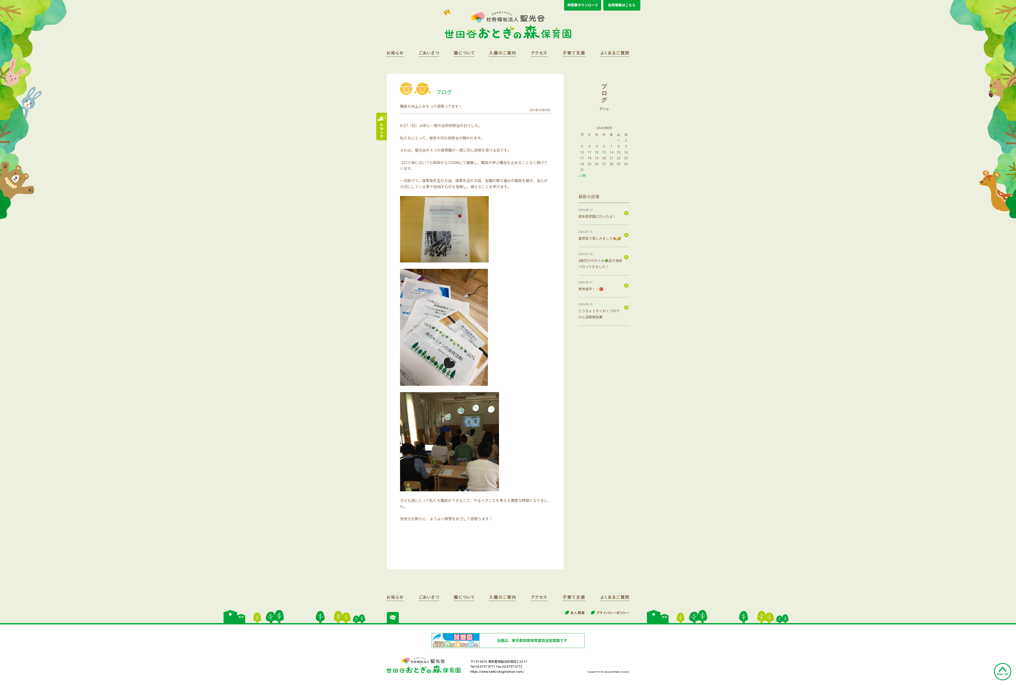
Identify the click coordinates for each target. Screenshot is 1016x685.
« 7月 (582, 176)
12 (596, 152)
